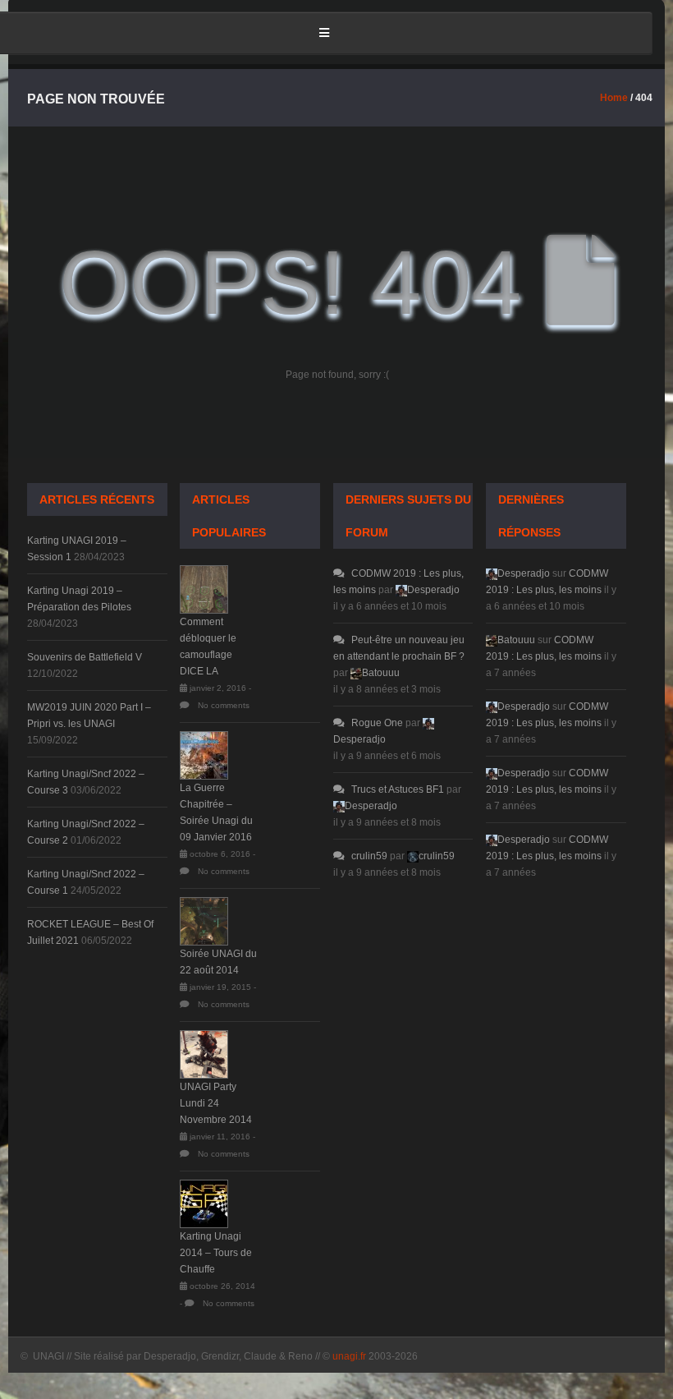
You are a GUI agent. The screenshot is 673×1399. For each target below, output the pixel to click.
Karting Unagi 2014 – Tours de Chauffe (216, 1253)
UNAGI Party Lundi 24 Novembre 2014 (216, 1103)
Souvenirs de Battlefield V (84, 657)
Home (614, 98)
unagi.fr (349, 1356)
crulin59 (369, 856)
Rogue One (377, 723)
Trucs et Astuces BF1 (397, 789)
